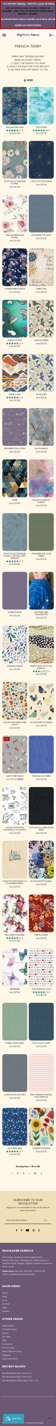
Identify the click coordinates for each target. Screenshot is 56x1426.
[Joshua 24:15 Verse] (41, 754)
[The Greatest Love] (41, 967)
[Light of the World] (41, 160)
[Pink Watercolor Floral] (14, 213)
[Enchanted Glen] (14, 106)
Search (5, 1333)
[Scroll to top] (49, 1418)
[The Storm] (41, 106)
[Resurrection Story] (14, 427)
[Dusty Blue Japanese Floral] (14, 160)
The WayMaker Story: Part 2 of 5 (16, 1377)
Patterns (6, 1311)
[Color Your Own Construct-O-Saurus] (14, 806)
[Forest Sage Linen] (14, 1021)
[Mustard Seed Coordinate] (41, 591)
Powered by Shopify (34, 1423)
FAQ (4, 1340)
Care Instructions (10, 1359)
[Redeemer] (14, 967)
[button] (12, 130)
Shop (4, 1297)
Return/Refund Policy (12, 1351)
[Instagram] (34, 1230)
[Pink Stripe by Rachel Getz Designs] (41, 1073)
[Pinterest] (21, 1230)
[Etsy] (39, 1230)
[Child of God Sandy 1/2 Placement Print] (14, 860)
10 (35, 1173)
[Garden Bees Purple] (14, 267)
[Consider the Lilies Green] (41, 532)
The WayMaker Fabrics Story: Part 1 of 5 (20, 1380)
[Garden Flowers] (41, 1127)
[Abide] (14, 478)
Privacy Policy (8, 1348)
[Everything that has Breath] (41, 644)
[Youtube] (27, 1230)
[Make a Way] (14, 373)
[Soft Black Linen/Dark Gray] (41, 806)
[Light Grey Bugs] (14, 754)
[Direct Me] (41, 267)
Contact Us (7, 1344)
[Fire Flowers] (41, 913)
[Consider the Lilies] (41, 213)
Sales (4, 1308)
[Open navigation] (8, 35)
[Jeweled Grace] (14, 644)
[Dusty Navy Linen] (41, 1021)
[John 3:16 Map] (14, 319)
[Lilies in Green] (41, 319)
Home (5, 1293)
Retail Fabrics (8, 1326)
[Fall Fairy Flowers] (14, 913)
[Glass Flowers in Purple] (41, 478)
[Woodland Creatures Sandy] (14, 701)
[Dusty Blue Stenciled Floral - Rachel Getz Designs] (14, 532)
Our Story (6, 1337)
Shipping (6, 1355)
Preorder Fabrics (9, 1329)
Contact (6, 1304)
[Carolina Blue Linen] (14, 1073)
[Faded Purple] (14, 591)
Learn (4, 1300)
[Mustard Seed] (14, 1127)
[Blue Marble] (41, 427)
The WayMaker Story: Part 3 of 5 (16, 1373)
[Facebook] (16, 1230)
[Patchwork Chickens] (41, 701)
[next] (42, 1173)
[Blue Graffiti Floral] (41, 860)
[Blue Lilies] (41, 373)
